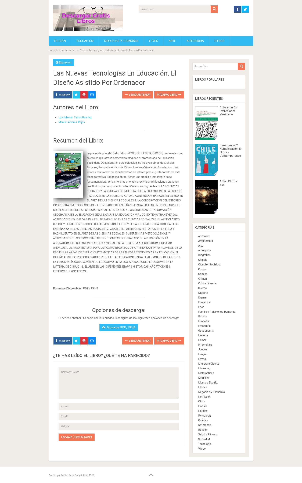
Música (202, 387)
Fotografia (204, 326)
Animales (204, 236)
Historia (203, 335)
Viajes (202, 448)
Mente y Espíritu (208, 382)
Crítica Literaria (207, 283)
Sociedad (204, 439)
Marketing (204, 368)
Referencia (204, 425)
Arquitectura (205, 241)
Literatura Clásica (208, 363)
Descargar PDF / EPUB (121, 327)
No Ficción (204, 396)
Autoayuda (195, 41)
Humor (202, 340)
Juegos (202, 349)
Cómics (202, 274)
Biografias (204, 255)
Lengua (202, 354)
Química (203, 420)
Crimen (202, 278)
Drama (202, 297)
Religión (203, 429)
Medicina (203, 377)
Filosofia (203, 321)
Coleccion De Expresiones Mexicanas (228, 111)
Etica (201, 307)
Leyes (153, 41)
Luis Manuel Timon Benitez (75, 117)
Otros (219, 41)
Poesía (202, 406)
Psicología (204, 415)
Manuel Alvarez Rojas (71, 122)
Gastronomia (206, 330)
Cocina (202, 269)
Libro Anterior (139, 94)
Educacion (85, 41)
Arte (172, 41)
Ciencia (202, 259)
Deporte (203, 292)
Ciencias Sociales (209, 264)
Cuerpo (202, 288)
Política (202, 411)
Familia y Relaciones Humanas (216, 311)
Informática (205, 344)
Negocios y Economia (121, 41)
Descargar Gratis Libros (61, 475)
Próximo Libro (167, 94)
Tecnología (204, 444)
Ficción (60, 41)
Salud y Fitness (207, 434)
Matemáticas (206, 373)
